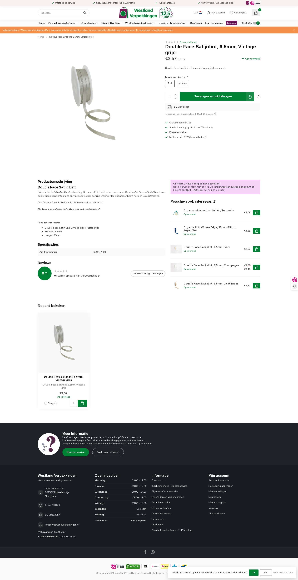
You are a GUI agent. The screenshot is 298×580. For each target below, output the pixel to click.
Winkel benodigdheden (139, 23)
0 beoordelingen (188, 42)
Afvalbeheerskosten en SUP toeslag (172, 530)
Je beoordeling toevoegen (148, 273)
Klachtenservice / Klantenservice (169, 486)
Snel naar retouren (108, 452)
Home (41, 23)
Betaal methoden (161, 502)
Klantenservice (214, 23)
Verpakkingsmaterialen (62, 23)
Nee (266, 572)
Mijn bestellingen (217, 491)
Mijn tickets (214, 497)
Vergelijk (53, 403)
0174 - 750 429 (193, 190)
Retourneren (158, 519)
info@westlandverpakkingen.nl (232, 186)
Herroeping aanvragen (220, 486)
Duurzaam (196, 23)
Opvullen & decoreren (171, 23)
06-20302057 (52, 515)
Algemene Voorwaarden (165, 491)
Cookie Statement (161, 513)
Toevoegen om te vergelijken (179, 113)
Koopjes (231, 23)
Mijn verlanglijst (217, 502)
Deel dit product (205, 113)
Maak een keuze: (176, 77)
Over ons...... (158, 480)
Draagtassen (88, 23)
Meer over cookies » (283, 572)
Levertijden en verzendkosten (168, 497)
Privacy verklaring (161, 508)
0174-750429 (52, 505)
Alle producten (216, 513)
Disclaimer (157, 524)
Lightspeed (159, 573)
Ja (254, 572)
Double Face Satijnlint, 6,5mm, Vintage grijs (71, 36)
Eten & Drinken (110, 23)
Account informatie (218, 480)
